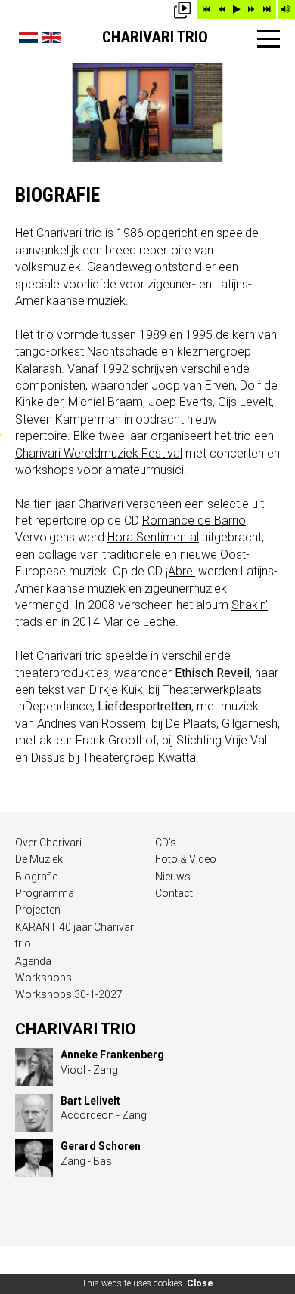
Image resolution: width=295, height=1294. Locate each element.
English (51, 37)
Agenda (33, 961)
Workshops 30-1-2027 (69, 994)
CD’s (165, 842)
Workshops (43, 978)
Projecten (38, 910)
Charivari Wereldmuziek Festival (98, 453)
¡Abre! (180, 571)
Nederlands (28, 37)
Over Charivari (48, 842)
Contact (174, 893)
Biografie (36, 876)
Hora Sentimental (153, 537)
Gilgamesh (250, 723)
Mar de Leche (139, 622)
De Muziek (39, 859)
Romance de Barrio (194, 520)
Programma (44, 893)
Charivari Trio (155, 37)
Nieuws (173, 876)
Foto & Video (185, 859)
